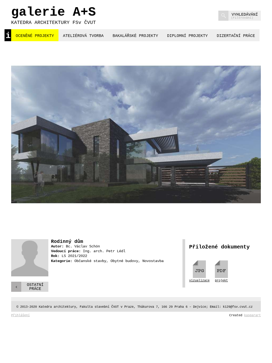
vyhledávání (244, 15)
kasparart (252, 315)
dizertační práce (236, 36)
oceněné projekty (35, 36)
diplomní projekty (187, 36)
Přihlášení (20, 315)
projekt (221, 280)
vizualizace (199, 280)
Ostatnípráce (35, 287)
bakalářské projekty (135, 36)
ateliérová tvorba (83, 36)
